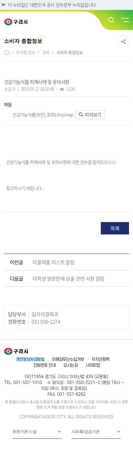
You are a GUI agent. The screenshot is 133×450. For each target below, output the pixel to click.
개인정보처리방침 (30, 359)
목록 (114, 228)
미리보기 (92, 114)
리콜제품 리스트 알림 (53, 262)
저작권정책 (100, 359)
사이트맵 (92, 365)
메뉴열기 (124, 20)
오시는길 (70, 365)
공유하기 (123, 41)
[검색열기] (111, 20)
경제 (45, 52)
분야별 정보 (25, 52)
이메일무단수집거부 (68, 359)
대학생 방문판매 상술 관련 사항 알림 (68, 278)
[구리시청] (18, 22)
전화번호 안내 (44, 365)
